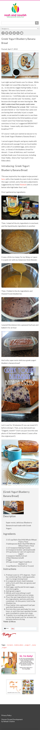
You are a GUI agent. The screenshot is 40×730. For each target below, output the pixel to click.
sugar (4, 647)
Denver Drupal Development (12, 719)
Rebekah (23, 185)
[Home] (15, 3)
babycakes (19, 645)
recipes (10, 645)
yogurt (28, 645)
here (3, 179)
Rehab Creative (9, 721)
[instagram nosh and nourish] (20, 686)
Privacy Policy (6, 715)
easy (34, 645)
